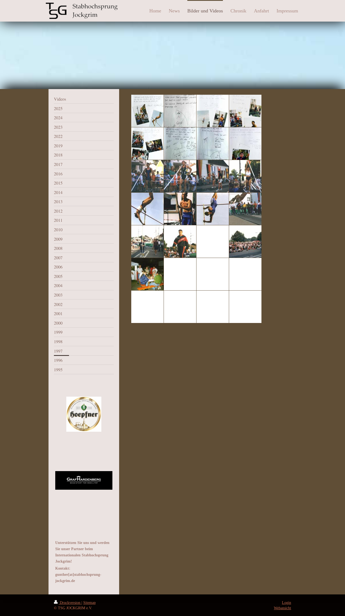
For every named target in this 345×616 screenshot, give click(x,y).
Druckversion (70, 602)
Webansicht (282, 608)
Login (286, 602)
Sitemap (89, 602)
